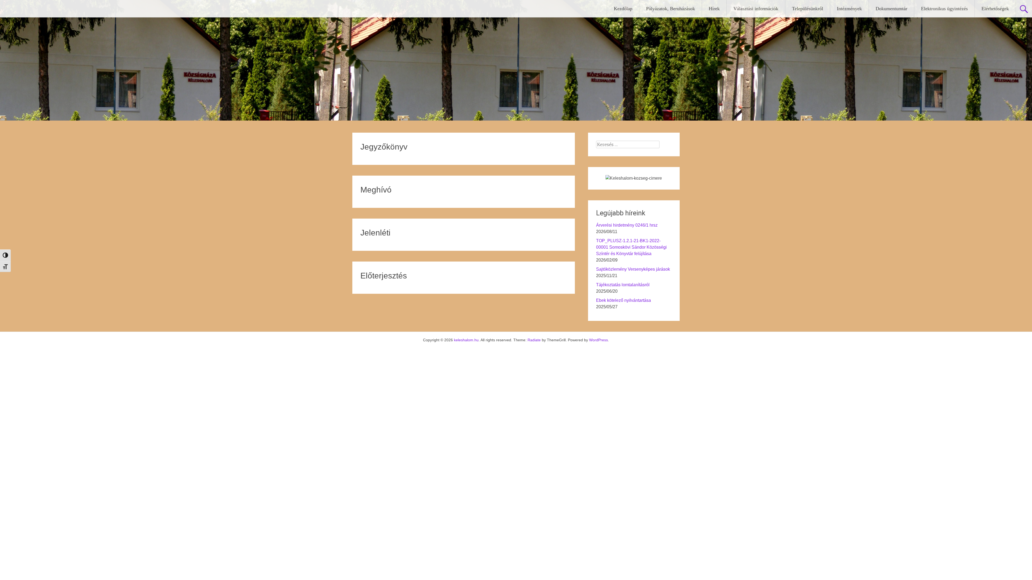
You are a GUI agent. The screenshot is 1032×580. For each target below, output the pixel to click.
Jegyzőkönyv (383, 146)
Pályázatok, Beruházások (670, 8)
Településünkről (807, 8)
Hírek (714, 8)
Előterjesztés (383, 275)
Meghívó (376, 189)
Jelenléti (375, 232)
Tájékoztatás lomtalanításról (623, 284)
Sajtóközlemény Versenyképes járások (633, 269)
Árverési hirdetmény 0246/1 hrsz (627, 225)
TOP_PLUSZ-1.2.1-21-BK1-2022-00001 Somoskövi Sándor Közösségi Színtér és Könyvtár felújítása (631, 247)
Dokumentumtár (891, 8)
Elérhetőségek (995, 8)
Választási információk (755, 8)
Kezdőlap (623, 8)
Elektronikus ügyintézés (944, 8)
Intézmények (849, 8)
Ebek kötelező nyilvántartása (623, 300)
